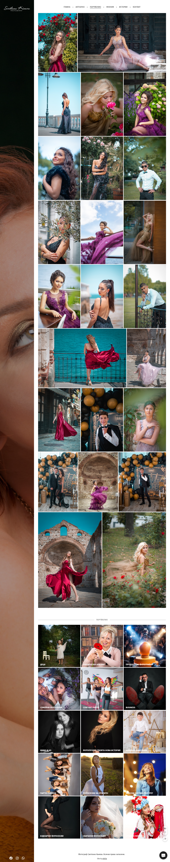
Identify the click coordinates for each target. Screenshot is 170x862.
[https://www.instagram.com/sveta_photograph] (17, 858)
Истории (123, 7)
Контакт (136, 7)
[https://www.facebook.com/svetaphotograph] (11, 858)
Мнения (110, 7)
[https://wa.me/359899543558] (23, 858)
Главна (67, 7)
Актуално (80, 7)
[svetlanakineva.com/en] (17, 8)
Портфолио (95, 7)
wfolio (104, 859)
